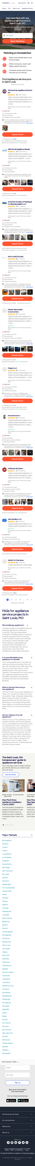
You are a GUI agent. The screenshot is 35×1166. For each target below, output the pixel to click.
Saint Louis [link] (16, 8)
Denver (5, 878)
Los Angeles (6, 857)
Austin (4, 1013)
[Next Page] (32, 600)
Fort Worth (6, 1023)
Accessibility (26, 1149)
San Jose (5, 874)
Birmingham (6, 840)
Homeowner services (10, 1114)
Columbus (6, 982)
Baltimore (6, 922)
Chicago (5, 908)
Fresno (4, 851)
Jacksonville (6, 891)
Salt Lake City (7, 1033)
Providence (6, 1003)
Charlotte (6, 962)
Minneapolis (6, 935)
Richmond (6, 1040)
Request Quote (17, 134)
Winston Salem (8, 972)
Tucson (5, 847)
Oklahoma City (8, 986)
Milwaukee (6, 1053)
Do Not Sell (19, 1149)
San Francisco (7, 871)
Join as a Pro (22, 3)
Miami (4, 895)
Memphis (5, 1006)
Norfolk (5, 1036)
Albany (4, 952)
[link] (17, 99)
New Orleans (7, 918)
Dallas (4, 1016)
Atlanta (5, 905)
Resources (6, 1126)
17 (27, 600)
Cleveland (6, 979)
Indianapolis (6, 911)
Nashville (5, 1009)
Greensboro (6, 966)
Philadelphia (7, 996)
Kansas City (6, 942)
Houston (5, 1026)
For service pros (8, 1120)
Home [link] (4, 8)
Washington (6, 884)
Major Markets (9, 835)
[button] (5, 128)
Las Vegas (6, 949)
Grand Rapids (7, 932)
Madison (5, 1050)
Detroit (5, 928)
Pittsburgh (6, 999)
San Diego (6, 867)
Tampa (4, 901)
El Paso (5, 1020)
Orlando (5, 898)
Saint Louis (6, 945)
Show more (29, 123)
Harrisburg (6, 993)
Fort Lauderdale (8, 888)
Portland (5, 989)
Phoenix (5, 844)
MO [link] (9, 8)
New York (6, 955)
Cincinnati (6, 976)
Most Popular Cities (9, 1062)
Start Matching (17, 41)
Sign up (17, 1083)
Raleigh (5, 969)
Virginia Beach (7, 1043)
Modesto (5, 861)
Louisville (5, 915)
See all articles (10, 775)
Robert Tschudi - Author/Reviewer (13, 794)
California (12, 1149)
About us (5, 1133)
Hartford (5, 881)
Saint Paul (6, 938)
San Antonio (6, 1030)
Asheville (5, 959)
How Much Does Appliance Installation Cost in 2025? (11, 802)
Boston (5, 925)
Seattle (5, 1047)
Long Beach (6, 854)
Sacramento (7, 864)
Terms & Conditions (28, 1153)
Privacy (7, 1149)
